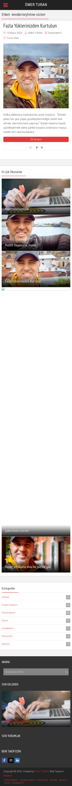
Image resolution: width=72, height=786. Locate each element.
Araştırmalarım (35, 605)
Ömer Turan (36, 4)
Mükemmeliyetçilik (17, 209)
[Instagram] (10, 760)
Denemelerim (55, 33)
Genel (35, 620)
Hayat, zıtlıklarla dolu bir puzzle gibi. (28, 566)
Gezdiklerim (35, 628)
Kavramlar (35, 636)
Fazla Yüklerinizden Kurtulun (30, 25)
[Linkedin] (17, 760)
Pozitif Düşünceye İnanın (20, 245)
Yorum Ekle (13, 38)
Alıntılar (35, 597)
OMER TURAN (35, 33)
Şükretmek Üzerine (17, 530)
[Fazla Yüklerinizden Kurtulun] (36, 76)
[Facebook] (4, 760)
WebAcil (7, 775)
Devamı (38, 139)
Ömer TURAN (41, 771)
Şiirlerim (35, 644)
